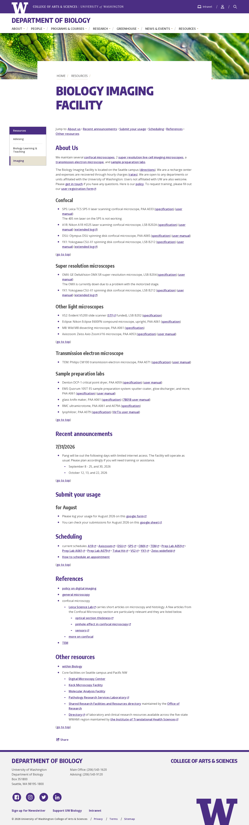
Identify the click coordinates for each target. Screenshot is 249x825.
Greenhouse (127, 29)
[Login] (222, 7)
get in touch (74, 184)
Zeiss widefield (161, 551)
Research (100, 29)
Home (61, 76)
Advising (18, 139)
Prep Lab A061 (72, 551)
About (17, 29)
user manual (181, 236)
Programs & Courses (67, 29)
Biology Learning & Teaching (25, 150)
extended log (84, 229)
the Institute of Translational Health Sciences (143, 719)
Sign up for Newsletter (28, 811)
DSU (120, 546)
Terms (113, 819)
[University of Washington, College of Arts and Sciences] (67, 8)
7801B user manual (136, 400)
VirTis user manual (126, 412)
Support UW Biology (67, 811)
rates (133, 174)
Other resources (67, 134)
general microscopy (76, 595)
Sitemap (129, 819)
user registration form (77, 189)
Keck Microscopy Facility (86, 685)
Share (64, 740)
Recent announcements (100, 129)
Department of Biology (51, 20)
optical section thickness (93, 618)
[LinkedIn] (57, 797)
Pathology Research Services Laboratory (97, 697)
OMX (142, 546)
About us (74, 129)
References (174, 129)
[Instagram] (30, 797)
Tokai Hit (118, 551)
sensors (80, 630)
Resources (187, 29)
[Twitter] (44, 797)
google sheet (149, 522)
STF (110, 315)
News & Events (157, 29)
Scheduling (156, 129)
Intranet (95, 811)
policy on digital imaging (79, 588)
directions (147, 170)
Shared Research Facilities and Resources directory (105, 704)
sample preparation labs (128, 162)
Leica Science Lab (81, 607)
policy (140, 184)
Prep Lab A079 (97, 551)
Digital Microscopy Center (87, 679)
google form (135, 516)
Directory (75, 715)
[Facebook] (17, 797)
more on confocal (81, 637)
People (36, 29)
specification (164, 209)
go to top (63, 254)
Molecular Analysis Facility (87, 691)
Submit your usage (132, 129)
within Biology (72, 666)
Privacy (98, 819)
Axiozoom (105, 546)
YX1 (143, 551)
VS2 (133, 551)
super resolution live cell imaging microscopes (150, 157)
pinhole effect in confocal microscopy (101, 624)
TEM (153, 546)
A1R (90, 546)
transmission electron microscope (80, 162)
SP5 (130, 546)
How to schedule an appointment (86, 557)
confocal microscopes (99, 157)
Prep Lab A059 (172, 546)
